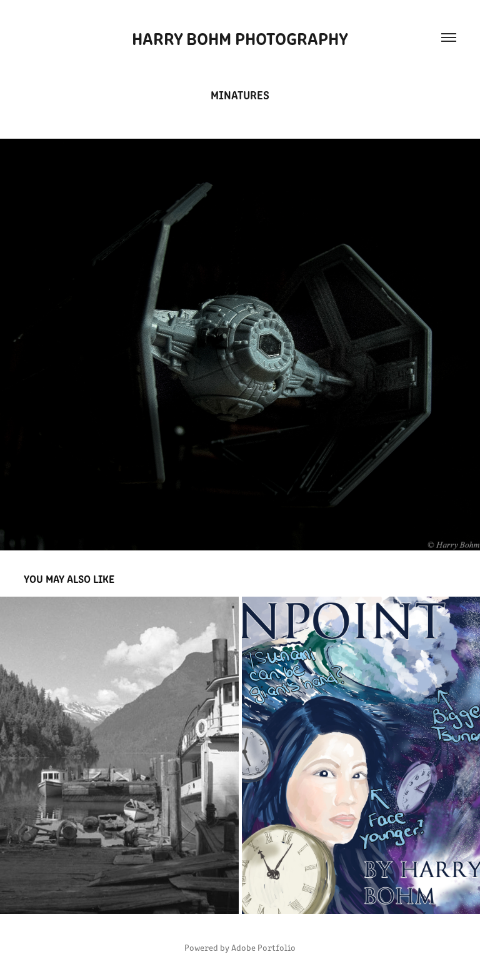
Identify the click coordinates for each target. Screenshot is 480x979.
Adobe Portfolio (263, 947)
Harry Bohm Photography (240, 37)
